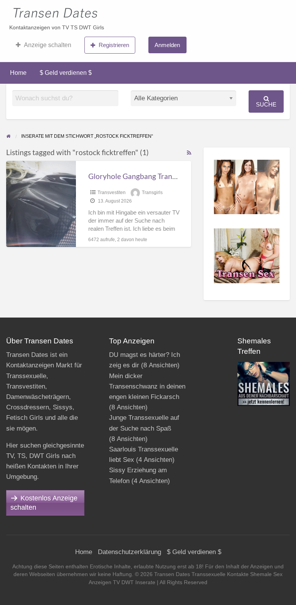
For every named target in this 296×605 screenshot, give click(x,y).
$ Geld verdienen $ (66, 72)
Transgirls (152, 192)
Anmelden (167, 45)
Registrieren (114, 45)
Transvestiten (112, 192)
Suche (266, 104)
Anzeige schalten (47, 45)
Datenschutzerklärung (129, 552)
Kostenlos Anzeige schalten (43, 502)
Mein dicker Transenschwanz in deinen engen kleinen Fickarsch (147, 386)
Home (18, 72)
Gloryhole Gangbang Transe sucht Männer (157, 176)
